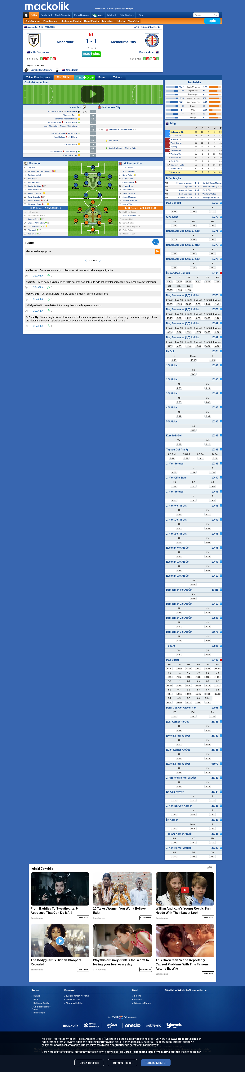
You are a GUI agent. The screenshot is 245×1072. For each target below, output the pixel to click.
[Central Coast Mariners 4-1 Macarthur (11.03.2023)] (54, 58)
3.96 (208, 640)
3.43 (179, 514)
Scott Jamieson (129, 171)
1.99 (186, 458)
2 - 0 (197, 183)
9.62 (198, 282)
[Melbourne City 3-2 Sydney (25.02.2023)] (150, 58)
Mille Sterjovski (39, 52)
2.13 (208, 772)
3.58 (193, 253)
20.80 (169, 304)
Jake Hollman (59, 137)
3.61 (213, 268)
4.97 (189, 318)
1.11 (208, 514)
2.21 (174, 856)
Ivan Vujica (33, 179)
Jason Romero (70, 111)
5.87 (169, 346)
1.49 (217, 304)
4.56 (174, 211)
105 (198, 702)
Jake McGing (71, 152)
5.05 (193, 430)
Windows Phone (142, 1003)
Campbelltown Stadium (41, 70)
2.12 (208, 444)
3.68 (174, 842)
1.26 (208, 388)
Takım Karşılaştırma (38, 77)
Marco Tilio (127, 204)
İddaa (101, 15)
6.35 (193, 584)
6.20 (215, 458)
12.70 (198, 332)
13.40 (169, 318)
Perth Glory (175, 161)
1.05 (213, 225)
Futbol (34, 15)
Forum (102, 77)
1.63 (213, 500)
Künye (36, 996)
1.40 (179, 626)
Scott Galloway (115, 148)
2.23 (174, 360)
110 (188, 677)
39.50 (169, 290)
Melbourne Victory (184, 183)
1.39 (174, 268)
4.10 (217, 346)
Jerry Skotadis (50, 126)
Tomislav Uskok (35, 175)
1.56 (179, 402)
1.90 (189, 346)
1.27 (193, 486)
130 (169, 677)
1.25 (213, 360)
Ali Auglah (72, 133)
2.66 (217, 332)
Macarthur (65, 42)
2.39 (179, 612)
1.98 (174, 225)
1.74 (189, 290)
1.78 (208, 786)
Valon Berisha (129, 193)
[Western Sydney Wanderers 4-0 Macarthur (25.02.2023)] (47, 58)
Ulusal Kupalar (91, 21)
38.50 (198, 685)
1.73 (208, 758)
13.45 (188, 668)
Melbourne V (176, 168)
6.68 (198, 318)
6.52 (169, 282)
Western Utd (176, 154)
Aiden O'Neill (128, 190)
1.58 (179, 786)
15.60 (217, 694)
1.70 (179, 654)
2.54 (179, 556)
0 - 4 (197, 186)
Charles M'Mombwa (68, 126)
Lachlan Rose (71, 122)
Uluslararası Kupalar (71, 21)
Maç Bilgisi (63, 77)
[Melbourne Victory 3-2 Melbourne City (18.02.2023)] (147, 58)
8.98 (189, 694)
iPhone (137, 996)
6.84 (169, 694)
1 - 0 (197, 194)
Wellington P (176, 150)
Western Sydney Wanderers (215, 186)
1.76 (217, 318)
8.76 (208, 685)
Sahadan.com (73, 999)
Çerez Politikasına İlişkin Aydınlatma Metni (150, 1051)
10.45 (188, 304)
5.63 (198, 304)
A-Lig (172, 123)
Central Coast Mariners (213, 183)
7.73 (217, 685)
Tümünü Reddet (122, 1063)
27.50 (169, 702)
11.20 (188, 685)
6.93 (169, 332)
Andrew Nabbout (130, 200)
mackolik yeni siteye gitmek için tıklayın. (114, 9)
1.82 (208, 402)
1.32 (208, 730)
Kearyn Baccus (70, 155)
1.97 (174, 828)
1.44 (208, 744)
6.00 (193, 598)
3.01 (174, 800)
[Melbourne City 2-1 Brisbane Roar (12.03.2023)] (157, 58)
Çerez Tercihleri (89, 1063)
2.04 (213, 253)
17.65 (207, 694)
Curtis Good (128, 179)
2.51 (213, 856)
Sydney (174, 147)
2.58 (208, 570)
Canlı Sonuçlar (63, 15)
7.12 (193, 800)
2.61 (200, 458)
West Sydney (176, 143)
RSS (35, 999)
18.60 (193, 360)
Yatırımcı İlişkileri (74, 1003)
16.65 (188, 282)
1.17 (179, 416)
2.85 (193, 856)
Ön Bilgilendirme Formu (41, 1008)
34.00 (207, 346)
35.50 (207, 668)
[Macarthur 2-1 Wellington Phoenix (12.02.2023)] (41, 58)
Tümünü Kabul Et (155, 1063)
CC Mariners (176, 136)
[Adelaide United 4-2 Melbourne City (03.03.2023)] (154, 58)
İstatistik (111, 15)
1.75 (213, 716)
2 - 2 (197, 190)
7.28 (179, 685)
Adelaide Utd (176, 139)
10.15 (174, 239)
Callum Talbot (131, 148)
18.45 (169, 685)
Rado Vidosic (147, 52)
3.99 (193, 211)
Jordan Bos (128, 186)
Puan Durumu (81, 15)
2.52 (189, 332)
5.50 (172, 458)
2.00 (179, 744)
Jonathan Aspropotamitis (66, 119)
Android (138, 999)
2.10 (208, 626)
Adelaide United (185, 197)
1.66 (208, 654)
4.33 (179, 346)
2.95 (208, 416)
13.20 (179, 282)
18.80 (198, 346)
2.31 (179, 730)
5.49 (193, 374)
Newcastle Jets (177, 165)
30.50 (179, 668)
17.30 (169, 668)
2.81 (193, 500)
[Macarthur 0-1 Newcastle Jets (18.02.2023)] (44, 58)
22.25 (179, 304)
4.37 (174, 472)
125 (179, 677)
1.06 (193, 225)
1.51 (213, 814)
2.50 (179, 388)
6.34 (179, 332)
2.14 (174, 253)
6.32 (179, 318)
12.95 (179, 290)
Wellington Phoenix (211, 197)
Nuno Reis (113, 141)
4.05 (208, 542)
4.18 (193, 268)
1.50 (174, 486)
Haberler (121, 21)
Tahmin (117, 77)
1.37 (213, 211)
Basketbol (46, 15)
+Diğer (141, 15)
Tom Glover (128, 168)
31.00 (217, 668)
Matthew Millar (34, 182)
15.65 (198, 694)
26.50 (193, 828)
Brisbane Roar (177, 157)
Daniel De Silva (58, 133)
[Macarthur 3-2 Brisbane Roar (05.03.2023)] (51, 58)
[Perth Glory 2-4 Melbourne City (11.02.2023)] (144, 58)
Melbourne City (123, 42)
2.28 (193, 472)
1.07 (179, 640)
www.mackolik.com (183, 1038)
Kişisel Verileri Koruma (77, 996)
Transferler (133, 21)
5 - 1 (197, 197)
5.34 (193, 814)
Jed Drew (73, 137)
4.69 (208, 304)
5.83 (208, 282)
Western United (209, 194)
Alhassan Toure (55, 111)
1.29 (208, 612)
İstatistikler (107, 21)
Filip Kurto (33, 168)
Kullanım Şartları (41, 1003)
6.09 (193, 239)
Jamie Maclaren (129, 197)
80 (198, 668)
